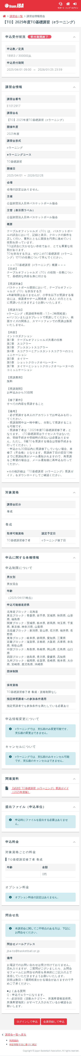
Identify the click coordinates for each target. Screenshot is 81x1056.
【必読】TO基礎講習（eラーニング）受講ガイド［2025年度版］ (40, 790)
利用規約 (13, 1040)
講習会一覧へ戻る (15, 1034)
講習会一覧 (16, 16)
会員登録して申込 (53, 1021)
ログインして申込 (27, 1021)
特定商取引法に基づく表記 (23, 1044)
